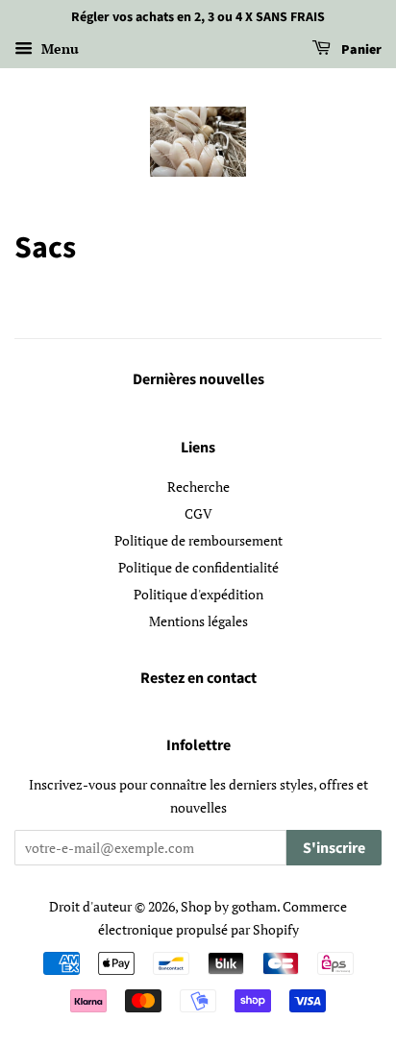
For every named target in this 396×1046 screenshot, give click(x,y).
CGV (198, 513)
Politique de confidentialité (198, 567)
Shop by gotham (229, 906)
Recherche (198, 486)
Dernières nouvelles (198, 379)
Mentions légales (198, 621)
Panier (360, 50)
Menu (58, 48)
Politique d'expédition (198, 594)
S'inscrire (334, 848)
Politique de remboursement (198, 540)
